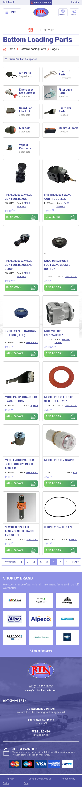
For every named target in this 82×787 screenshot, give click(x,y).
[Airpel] (41, 600)
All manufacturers (41, 650)
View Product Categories (23, 59)
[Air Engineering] (14, 600)
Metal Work (32, 539)
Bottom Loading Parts (33, 48)
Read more (13, 217)
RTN (75, 472)
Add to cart (54, 287)
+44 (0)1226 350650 (41, 686)
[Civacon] (14, 637)
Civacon (73, 539)
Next (75, 562)
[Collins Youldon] (41, 637)
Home (11, 48)
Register (75, 2)
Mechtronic (71, 276)
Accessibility (68, 778)
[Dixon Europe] (67, 637)
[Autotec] (67, 619)
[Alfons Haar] (67, 600)
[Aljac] (14, 619)
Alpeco (34, 405)
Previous (10, 562)
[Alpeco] (41, 619)
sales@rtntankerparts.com (41, 690)
